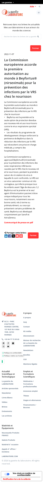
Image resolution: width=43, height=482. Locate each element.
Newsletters (28, 350)
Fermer (35, 48)
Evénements (7, 411)
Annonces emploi (30, 391)
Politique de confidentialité (13, 353)
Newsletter (6, 393)
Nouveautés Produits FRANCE (10, 434)
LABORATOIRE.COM (10, 456)
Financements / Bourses (29, 406)
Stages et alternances (32, 400)
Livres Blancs (7, 397)
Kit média (27, 331)
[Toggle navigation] (38, 12)
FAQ (25, 322)
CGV (25, 359)
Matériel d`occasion (10, 444)
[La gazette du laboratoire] (12, 12)
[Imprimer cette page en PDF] (21, 236)
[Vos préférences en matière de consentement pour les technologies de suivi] (2, 361)
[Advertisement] (21, 271)
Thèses (26, 396)
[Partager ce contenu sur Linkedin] (6, 236)
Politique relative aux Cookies (13, 356)
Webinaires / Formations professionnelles (30, 384)
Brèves (4, 407)
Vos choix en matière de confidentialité (24, 474)
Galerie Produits (8, 440)
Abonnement (28, 336)
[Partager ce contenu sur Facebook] (9, 236)
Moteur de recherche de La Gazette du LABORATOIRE (31, 343)
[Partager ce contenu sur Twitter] (13, 236)
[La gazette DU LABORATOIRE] (9, 314)
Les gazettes (7, 2)
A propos (27, 317)
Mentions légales (30, 364)
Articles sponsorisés (10, 388)
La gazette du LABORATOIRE (7, 382)
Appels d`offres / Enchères (9, 450)
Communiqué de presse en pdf (18, 222)
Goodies (26, 355)
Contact (26, 327)
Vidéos (4, 402)
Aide (32, 6)
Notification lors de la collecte (17, 479)
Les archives (7, 416)
